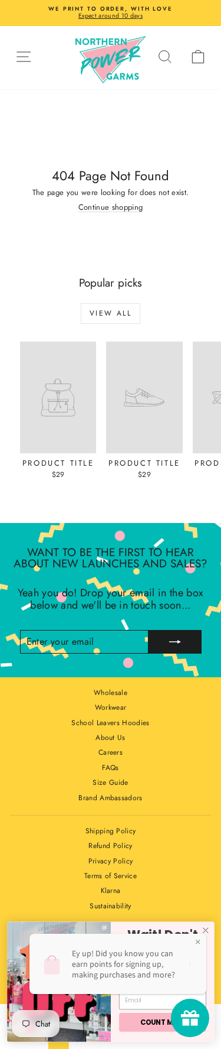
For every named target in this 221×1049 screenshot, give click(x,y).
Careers (110, 752)
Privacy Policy (110, 861)
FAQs (110, 767)
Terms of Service (110, 876)
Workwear (111, 707)
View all (110, 313)
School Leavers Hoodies (110, 722)
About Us (110, 737)
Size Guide (110, 782)
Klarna (111, 890)
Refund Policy (110, 845)
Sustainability (110, 906)
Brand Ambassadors (110, 798)
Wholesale (110, 692)
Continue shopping (110, 207)
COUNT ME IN (162, 1022)
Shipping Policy (110, 831)
